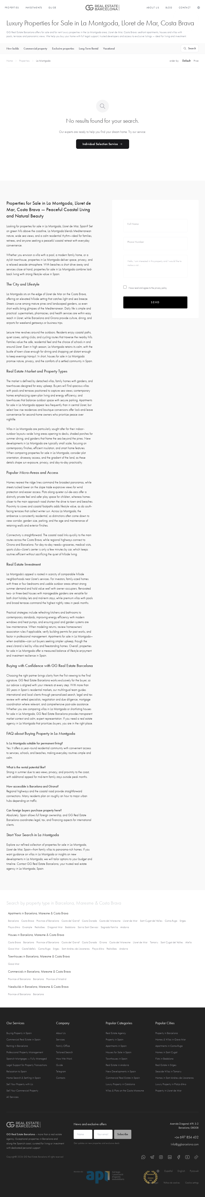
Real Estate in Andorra (117, 1065)
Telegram (61, 1071)
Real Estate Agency (116, 1033)
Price (196, 60)
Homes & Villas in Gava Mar (170, 1039)
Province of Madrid (56, 979)
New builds (12, 48)
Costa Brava (27, 920)
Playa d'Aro (14, 927)
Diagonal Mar (55, 927)
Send (155, 302)
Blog (169, 7)
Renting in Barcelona (17, 1046)
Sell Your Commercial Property (22, 1090)
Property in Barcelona (166, 1033)
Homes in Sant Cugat (166, 1052)
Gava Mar (13, 948)
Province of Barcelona (47, 920)
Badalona (70, 927)
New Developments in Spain (121, 1071)
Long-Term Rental (88, 48)
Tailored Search (64, 1052)
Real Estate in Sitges (165, 1065)
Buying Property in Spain (19, 1033)
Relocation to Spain (16, 1071)
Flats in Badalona (164, 1058)
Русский (194, 1171)
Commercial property (35, 48)
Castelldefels (29, 948)
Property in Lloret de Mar (168, 1090)
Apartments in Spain (116, 1046)
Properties (12, 7)
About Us (153, 7)
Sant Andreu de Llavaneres (76, 948)
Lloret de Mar (130, 920)
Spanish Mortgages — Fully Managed (26, 1058)
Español (168, 1171)
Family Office (63, 1046)
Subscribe (122, 1134)
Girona (103, 942)
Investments (33, 7)
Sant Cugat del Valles (151, 920)
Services (60, 1039)
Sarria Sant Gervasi (88, 927)
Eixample (27, 927)
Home (9, 60)
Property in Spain (114, 1039)
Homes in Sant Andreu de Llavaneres (174, 1077)
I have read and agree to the (147, 287)
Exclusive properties (63, 48)
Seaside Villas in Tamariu (168, 1071)
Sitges (183, 920)
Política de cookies (172, 1182)
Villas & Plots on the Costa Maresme (125, 1090)
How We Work (64, 1058)
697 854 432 (187, 1137)
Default (186, 60)
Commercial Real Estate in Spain (23, 1039)
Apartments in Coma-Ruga (169, 1046)
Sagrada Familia (109, 927)
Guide (52, 7)
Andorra (124, 927)
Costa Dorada (89, 920)
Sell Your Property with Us (19, 1084)
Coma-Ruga (171, 920)
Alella (188, 942)
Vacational (109, 48)
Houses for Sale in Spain (118, 1052)
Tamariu (154, 942)
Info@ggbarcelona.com (185, 1144)
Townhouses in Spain (116, 1058)
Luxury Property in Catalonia (120, 1084)
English (181, 1171)
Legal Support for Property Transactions (26, 1065)
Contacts (60, 1077)
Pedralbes (40, 927)
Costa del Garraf (70, 920)
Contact (185, 7)
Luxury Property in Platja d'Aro (170, 1084)
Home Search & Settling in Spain (23, 1077)
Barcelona (13, 920)
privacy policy (161, 287)
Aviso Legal (153, 1182)
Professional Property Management (24, 1052)
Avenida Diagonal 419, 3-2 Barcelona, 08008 (184, 1125)
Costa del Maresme (110, 920)
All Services (12, 1097)
